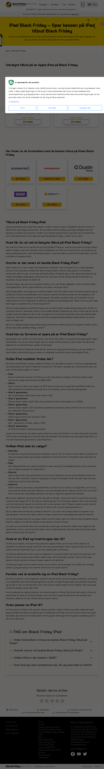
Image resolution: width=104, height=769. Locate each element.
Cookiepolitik (14, 102)
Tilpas (22, 108)
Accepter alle (85, 108)
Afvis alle (52, 108)
